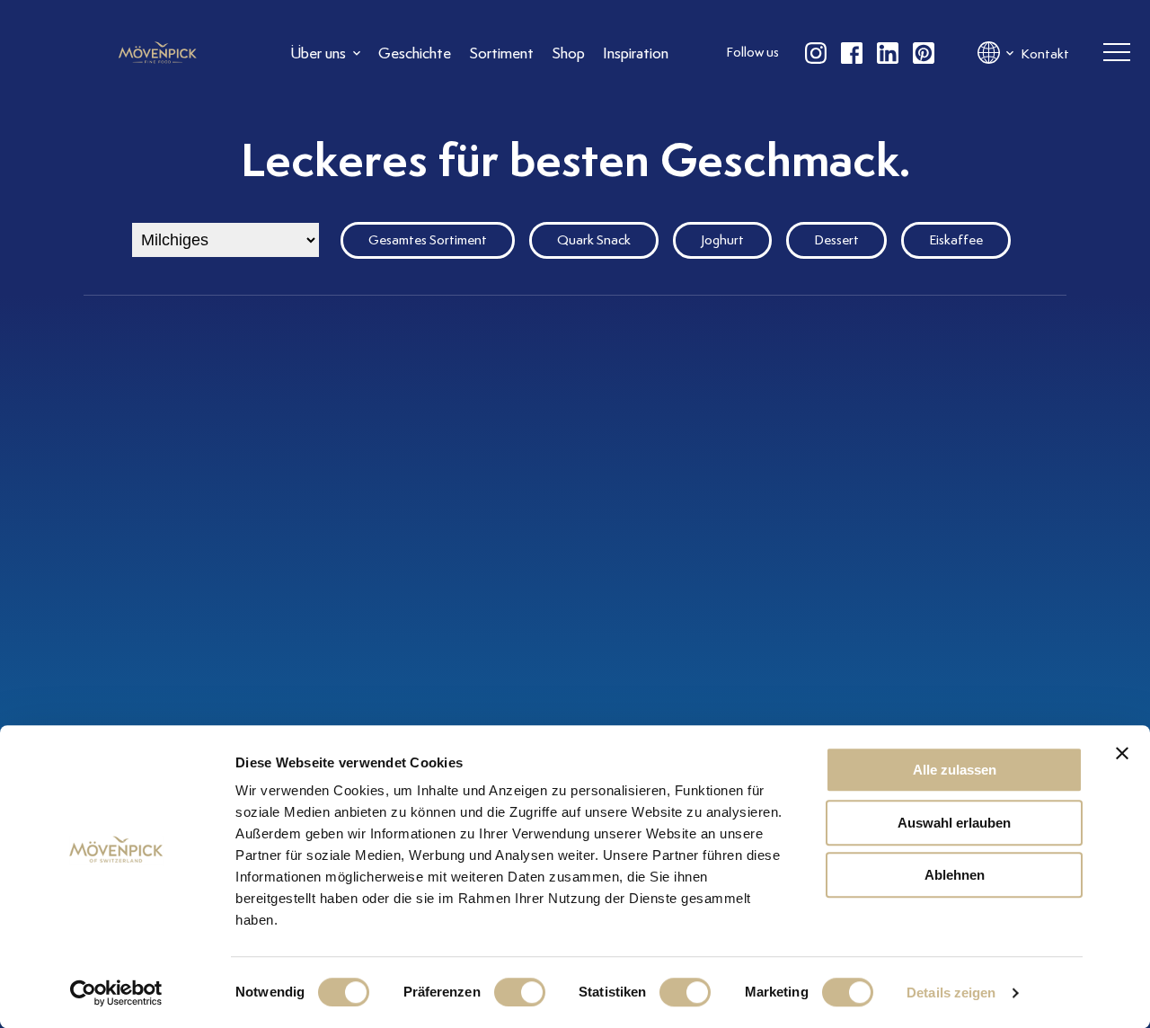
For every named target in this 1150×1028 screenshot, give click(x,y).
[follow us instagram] (816, 53)
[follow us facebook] (851, 53)
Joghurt (722, 240)
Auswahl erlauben (954, 822)
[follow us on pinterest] (923, 53)
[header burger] (1116, 53)
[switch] (519, 992)
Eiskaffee (956, 240)
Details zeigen (951, 992)
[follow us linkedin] (887, 53)
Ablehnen (954, 874)
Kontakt (1045, 54)
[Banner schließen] (1122, 753)
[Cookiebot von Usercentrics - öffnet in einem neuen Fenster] (116, 992)
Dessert (836, 240)
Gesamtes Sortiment (427, 240)
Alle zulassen (954, 769)
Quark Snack (594, 240)
